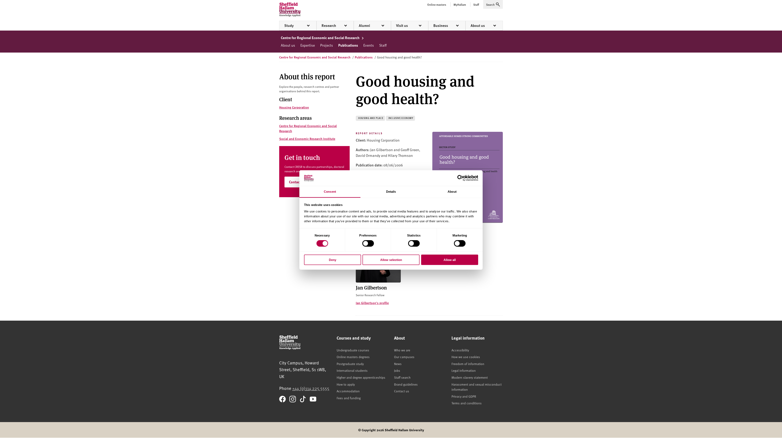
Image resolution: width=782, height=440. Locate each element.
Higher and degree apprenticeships (361, 377)
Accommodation (348, 391)
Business (440, 25)
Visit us (402, 25)
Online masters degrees (353, 356)
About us (478, 25)
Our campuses (404, 356)
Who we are (402, 350)
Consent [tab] (330, 191)
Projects (326, 45)
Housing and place (370, 118)
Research (329, 25)
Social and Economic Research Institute (307, 138)
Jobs (397, 370)
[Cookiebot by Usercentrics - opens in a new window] (460, 178)
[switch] (368, 243)
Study (289, 25)
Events (368, 45)
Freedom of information (467, 363)
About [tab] (452, 191)
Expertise (307, 45)
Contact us (401, 391)
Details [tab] (391, 191)
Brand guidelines (406, 384)
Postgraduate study (350, 363)
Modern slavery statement (469, 377)
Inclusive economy (400, 118)
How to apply (346, 384)
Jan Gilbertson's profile (372, 302)
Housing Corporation (294, 107)
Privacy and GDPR (463, 396)
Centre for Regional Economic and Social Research (320, 37)
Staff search (402, 377)
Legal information (463, 370)
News (398, 363)
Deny (332, 259)
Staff (383, 45)
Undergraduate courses (353, 350)
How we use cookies (465, 356)
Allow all (450, 259)
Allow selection (391, 259)
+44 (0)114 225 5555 (310, 388)
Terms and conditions (466, 403)
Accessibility (460, 350)
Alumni (364, 25)
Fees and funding (349, 398)
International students (352, 370)
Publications (348, 45)
